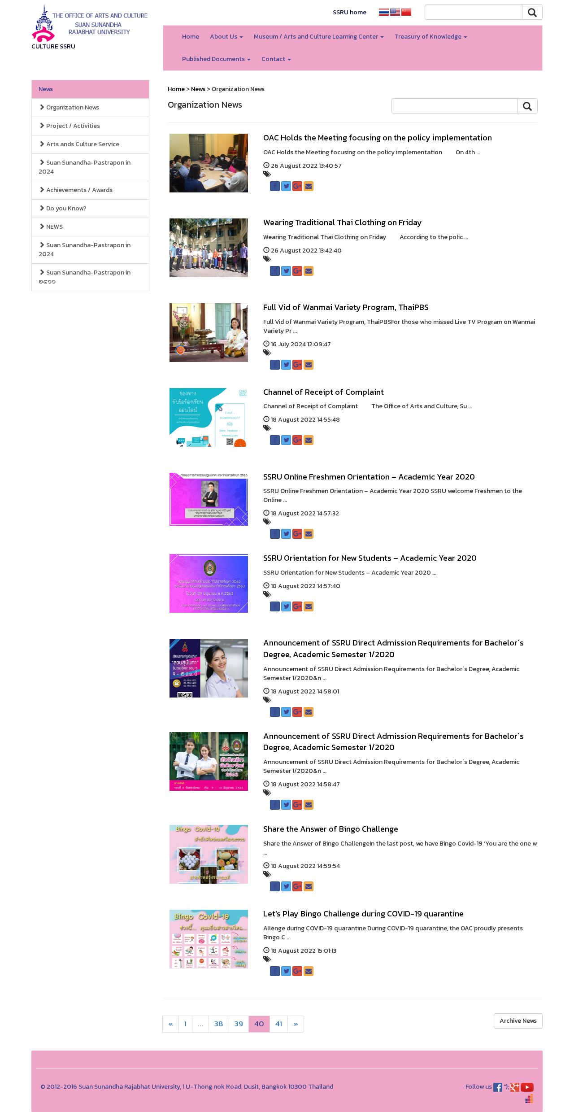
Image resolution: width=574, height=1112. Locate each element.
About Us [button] (224, 36)
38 (218, 1023)
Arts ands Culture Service (82, 144)
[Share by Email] (308, 186)
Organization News (72, 107)
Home (190, 36)
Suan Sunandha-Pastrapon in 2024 (84, 167)
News (46, 89)
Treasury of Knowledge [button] (429, 36)
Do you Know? (66, 208)
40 (259, 1023)
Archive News (518, 1020)
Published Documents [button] (214, 59)
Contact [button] (274, 59)
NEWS (54, 226)
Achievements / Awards (79, 190)
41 (278, 1023)
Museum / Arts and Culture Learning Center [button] (316, 36)
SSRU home (349, 12)
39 (239, 1023)
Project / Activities (72, 126)
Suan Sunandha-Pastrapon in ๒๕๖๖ (84, 277)
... (200, 1023)
